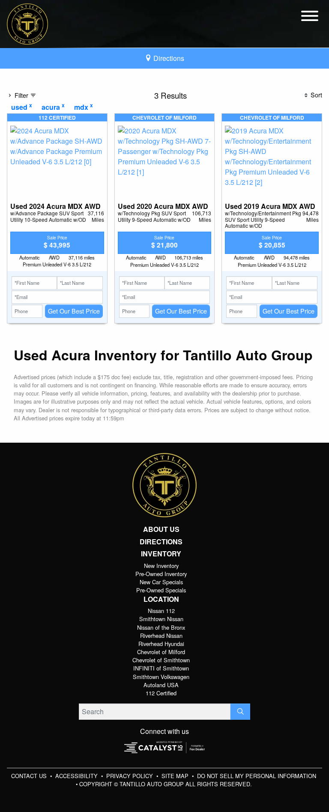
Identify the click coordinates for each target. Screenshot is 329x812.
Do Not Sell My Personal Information (256, 776)
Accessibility (77, 776)
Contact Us (29, 776)
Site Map (176, 776)
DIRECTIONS (161, 542)
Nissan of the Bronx (161, 627)
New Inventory (161, 565)
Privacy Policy (130, 776)
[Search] (240, 711)
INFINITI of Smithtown (161, 668)
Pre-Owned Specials (161, 590)
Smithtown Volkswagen (161, 677)
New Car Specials (161, 582)
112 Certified (161, 693)
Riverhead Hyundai (161, 644)
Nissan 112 (161, 611)
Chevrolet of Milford (161, 652)
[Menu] (310, 17)
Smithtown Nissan (161, 619)
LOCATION (161, 599)
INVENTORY (161, 554)
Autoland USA (161, 685)
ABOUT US (161, 529)
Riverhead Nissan (161, 635)
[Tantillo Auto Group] (27, 23)
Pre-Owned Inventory (161, 574)
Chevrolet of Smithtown (161, 660)
